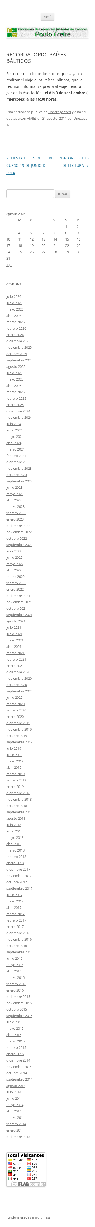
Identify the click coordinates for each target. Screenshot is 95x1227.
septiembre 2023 (19, 481)
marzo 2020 (15, 703)
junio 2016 (14, 958)
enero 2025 (15, 404)
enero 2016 (15, 990)
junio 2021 (14, 633)
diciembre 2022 (18, 525)
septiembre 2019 (19, 742)
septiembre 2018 (19, 812)
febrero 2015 (16, 1047)
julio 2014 (13, 1092)
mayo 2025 (14, 379)
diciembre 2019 (18, 723)
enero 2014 (15, 1130)
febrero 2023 (16, 512)
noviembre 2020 (19, 678)
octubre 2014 (16, 1073)
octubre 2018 (16, 805)
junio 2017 (14, 894)
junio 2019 (14, 754)
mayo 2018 (14, 837)
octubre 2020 (16, 684)
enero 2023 (15, 519)
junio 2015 (14, 1022)
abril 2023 (13, 500)
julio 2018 (13, 824)
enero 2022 (15, 589)
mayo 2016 (14, 964)
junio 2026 (14, 302)
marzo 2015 (15, 1041)
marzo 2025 (15, 392)
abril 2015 (13, 1034)
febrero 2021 (16, 659)
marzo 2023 (15, 506)
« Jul (9, 264)
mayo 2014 (14, 1104)
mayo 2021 (14, 640)
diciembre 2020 (18, 672)
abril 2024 (13, 442)
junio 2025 (14, 372)
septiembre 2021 (19, 614)
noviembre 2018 (19, 799)
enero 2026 (15, 334)
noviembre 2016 (19, 939)
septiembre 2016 (19, 952)
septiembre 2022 (19, 544)
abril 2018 (13, 843)
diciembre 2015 (18, 996)
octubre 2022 (16, 538)
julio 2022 (13, 551)
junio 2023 (14, 487)
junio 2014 (14, 1098)
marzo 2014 (15, 1117)
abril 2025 (13, 385)
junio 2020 (14, 697)
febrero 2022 (16, 582)
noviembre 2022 (19, 532)
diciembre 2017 (18, 869)
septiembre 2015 (19, 1015)
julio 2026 (13, 296)
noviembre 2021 (19, 602)
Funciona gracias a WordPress (28, 1217)
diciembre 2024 (18, 411)
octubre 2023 (16, 474)
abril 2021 (13, 646)
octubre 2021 (16, 608)
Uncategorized (59, 112)
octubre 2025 (16, 353)
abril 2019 (13, 767)
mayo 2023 (14, 493)
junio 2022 (14, 557)
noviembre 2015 (19, 1003)
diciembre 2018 (18, 793)
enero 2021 (15, 665)
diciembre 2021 (18, 595)
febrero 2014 (16, 1123)
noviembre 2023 (19, 468)
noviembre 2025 (19, 347)
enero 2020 (15, 716)
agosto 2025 (15, 366)
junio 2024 (14, 430)
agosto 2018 (15, 818)
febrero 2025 (16, 398)
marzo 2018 (15, 850)
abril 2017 (13, 907)
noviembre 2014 (19, 1066)
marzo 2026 (15, 322)
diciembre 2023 (18, 462)
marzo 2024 (15, 449)
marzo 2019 (15, 773)
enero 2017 (15, 926)
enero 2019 (15, 786)
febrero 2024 (16, 455)
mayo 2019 (14, 761)
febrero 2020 (16, 710)
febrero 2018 (16, 856)
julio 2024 (13, 423)
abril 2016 (13, 971)
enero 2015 (15, 1053)
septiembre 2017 (19, 888)
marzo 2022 (15, 576)
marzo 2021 (15, 652)
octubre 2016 (16, 945)
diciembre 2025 (18, 341)
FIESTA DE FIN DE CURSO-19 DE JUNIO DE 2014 (27, 165)
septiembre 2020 (19, 691)
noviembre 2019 (19, 729)
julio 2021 (13, 627)
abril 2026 (13, 315)
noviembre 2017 (19, 875)
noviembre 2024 (19, 417)
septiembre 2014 (19, 1079)
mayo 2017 (14, 901)
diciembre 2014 (18, 1060)
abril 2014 (13, 1111)
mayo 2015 (14, 1028)
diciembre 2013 (18, 1136)
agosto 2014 (15, 1085)
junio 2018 (14, 831)
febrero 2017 (16, 920)
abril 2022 (13, 570)
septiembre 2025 (19, 360)
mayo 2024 (14, 436)
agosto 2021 (15, 621)
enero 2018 (15, 863)
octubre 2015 (16, 1009)
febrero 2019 (16, 780)
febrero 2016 (16, 983)
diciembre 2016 (18, 933)
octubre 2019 (16, 735)
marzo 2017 (15, 913)
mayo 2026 (14, 309)
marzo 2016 (15, 977)
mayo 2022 (14, 563)
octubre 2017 (16, 882)
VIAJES (32, 118)
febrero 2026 (16, 328)
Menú (47, 17)
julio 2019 (13, 748)
